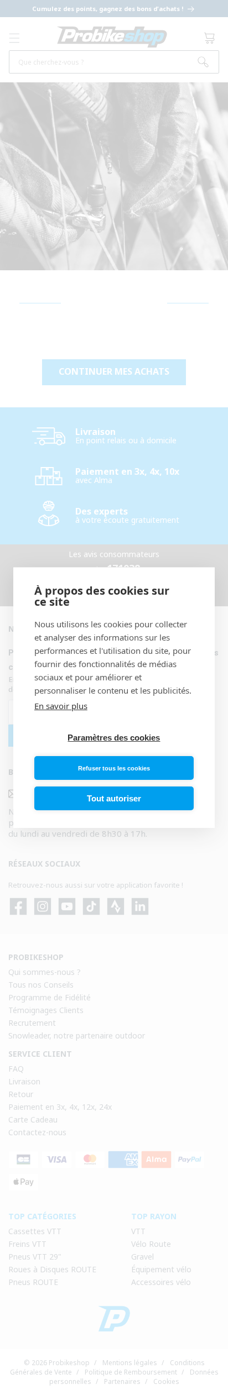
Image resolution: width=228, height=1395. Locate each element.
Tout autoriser (114, 798)
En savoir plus (60, 705)
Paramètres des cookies (114, 737)
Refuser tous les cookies (114, 768)
